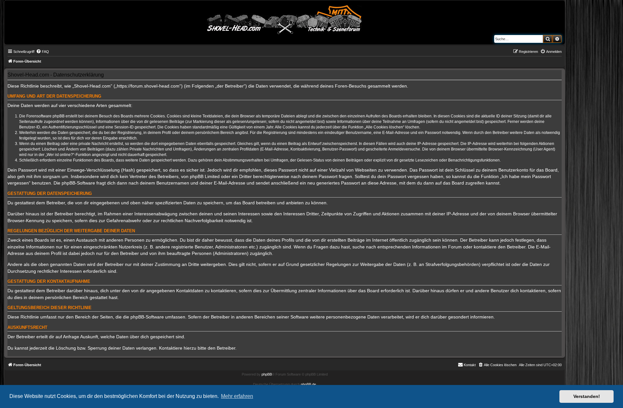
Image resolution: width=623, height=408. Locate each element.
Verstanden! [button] (586, 396)
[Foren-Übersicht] (284, 18)
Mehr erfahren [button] (237, 396)
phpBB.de (308, 384)
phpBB (267, 374)
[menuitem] (42, 51)
